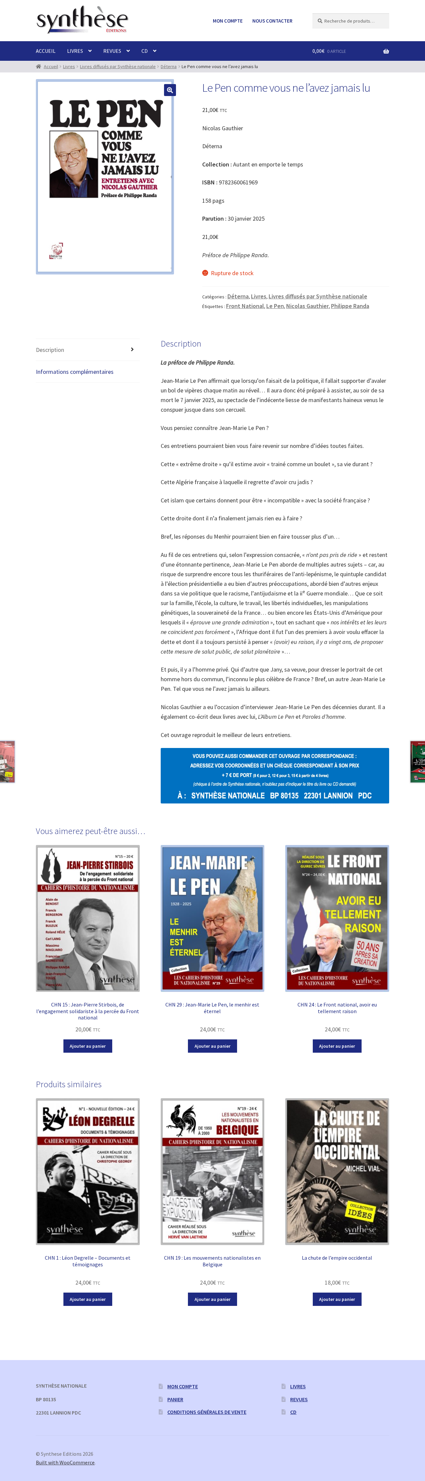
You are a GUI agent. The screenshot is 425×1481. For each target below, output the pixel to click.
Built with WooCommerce (65, 1462)
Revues (112, 51)
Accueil (45, 51)
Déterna (169, 66)
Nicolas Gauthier (307, 306)
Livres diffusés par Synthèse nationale (118, 66)
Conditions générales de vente (206, 1412)
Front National (245, 306)
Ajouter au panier (88, 1046)
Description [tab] (50, 350)
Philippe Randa (350, 306)
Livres (75, 51)
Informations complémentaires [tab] (75, 371)
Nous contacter (272, 21)
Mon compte (228, 21)
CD (144, 51)
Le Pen (275, 306)
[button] (170, 90)
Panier (175, 1399)
